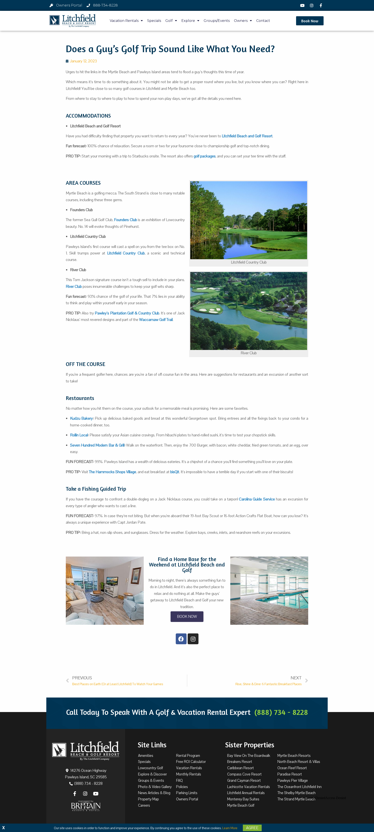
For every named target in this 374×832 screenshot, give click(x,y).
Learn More (229, 828)
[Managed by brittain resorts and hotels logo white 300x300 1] (85, 805)
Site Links (152, 744)
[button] (310, 20)
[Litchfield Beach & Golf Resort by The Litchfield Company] (73, 21)
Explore (188, 21)
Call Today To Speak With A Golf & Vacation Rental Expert (187, 712)
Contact (263, 21)
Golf (169, 21)
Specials (154, 21)
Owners (241, 21)
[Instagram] (312, 5)
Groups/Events (217, 21)
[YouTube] (303, 5)
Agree (252, 827)
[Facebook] (321, 5)
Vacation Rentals (124, 21)
